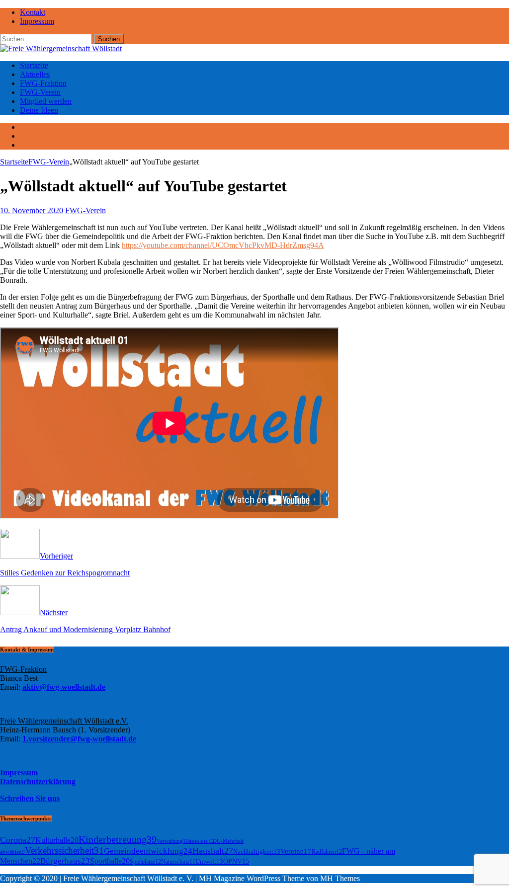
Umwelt (209, 861)
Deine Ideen (39, 110)
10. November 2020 (31, 210)
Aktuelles (35, 74)
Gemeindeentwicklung (148, 851)
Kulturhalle (57, 840)
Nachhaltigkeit (256, 851)
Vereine (296, 851)
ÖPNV (236, 861)
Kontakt (32, 12)
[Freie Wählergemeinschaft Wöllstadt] (61, 48)
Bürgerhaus (65, 861)
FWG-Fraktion (43, 83)
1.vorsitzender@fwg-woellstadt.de (79, 738)
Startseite (34, 65)
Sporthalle (110, 861)
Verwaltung (173, 841)
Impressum (37, 21)
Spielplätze (145, 861)
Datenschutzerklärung (38, 781)
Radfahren (327, 851)
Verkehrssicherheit (64, 850)
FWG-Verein (40, 92)
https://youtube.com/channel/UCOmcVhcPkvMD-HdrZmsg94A (223, 245)
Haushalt (212, 851)
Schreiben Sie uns (30, 798)
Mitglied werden (46, 101)
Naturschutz (178, 861)
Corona (17, 840)
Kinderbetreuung (118, 839)
